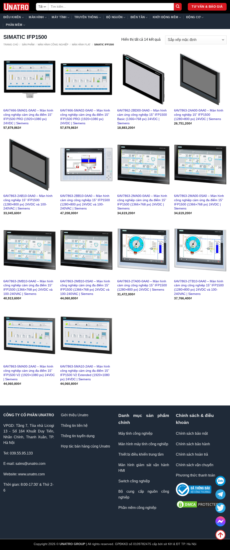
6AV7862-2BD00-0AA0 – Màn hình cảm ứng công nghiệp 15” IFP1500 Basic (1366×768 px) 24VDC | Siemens (142, 117)
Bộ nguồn (114, 17)
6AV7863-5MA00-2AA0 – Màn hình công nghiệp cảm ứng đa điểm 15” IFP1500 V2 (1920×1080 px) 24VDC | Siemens (29, 373)
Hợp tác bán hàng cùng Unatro (85, 446)
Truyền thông (86, 17)
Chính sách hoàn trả (192, 454)
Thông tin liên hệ (74, 426)
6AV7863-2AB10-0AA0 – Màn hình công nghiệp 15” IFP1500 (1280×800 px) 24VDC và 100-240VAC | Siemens (28, 202)
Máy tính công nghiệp (135, 433)
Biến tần (137, 17)
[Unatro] (16, 7)
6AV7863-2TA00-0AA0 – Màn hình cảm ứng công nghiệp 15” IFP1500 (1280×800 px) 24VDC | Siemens (142, 285)
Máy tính (59, 17)
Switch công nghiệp (134, 481)
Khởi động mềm (165, 17)
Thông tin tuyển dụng (78, 436)
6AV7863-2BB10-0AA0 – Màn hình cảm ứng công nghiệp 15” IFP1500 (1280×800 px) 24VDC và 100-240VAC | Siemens (85, 202)
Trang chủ (10, 44)
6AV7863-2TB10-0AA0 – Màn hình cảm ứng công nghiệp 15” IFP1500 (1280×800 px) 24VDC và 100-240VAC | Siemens (199, 287)
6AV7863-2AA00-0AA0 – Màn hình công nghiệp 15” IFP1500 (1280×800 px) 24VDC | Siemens (198, 114)
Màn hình (36, 17)
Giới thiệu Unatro (74, 415)
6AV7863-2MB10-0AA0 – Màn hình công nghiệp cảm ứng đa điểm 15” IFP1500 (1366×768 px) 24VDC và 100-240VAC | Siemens (28, 287)
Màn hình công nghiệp (53, 44)
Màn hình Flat (81, 44)
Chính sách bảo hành (193, 444)
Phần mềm (14, 25)
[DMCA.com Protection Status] (198, 504)
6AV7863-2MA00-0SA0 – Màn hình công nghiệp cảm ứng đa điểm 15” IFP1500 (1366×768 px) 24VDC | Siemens (199, 202)
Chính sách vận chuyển (194, 465)
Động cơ (193, 17)
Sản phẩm (28, 44)
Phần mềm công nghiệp (137, 508)
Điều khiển (12, 17)
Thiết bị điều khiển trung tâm (141, 454)
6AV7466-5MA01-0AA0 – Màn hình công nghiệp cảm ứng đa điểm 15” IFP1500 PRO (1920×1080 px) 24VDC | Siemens (28, 117)
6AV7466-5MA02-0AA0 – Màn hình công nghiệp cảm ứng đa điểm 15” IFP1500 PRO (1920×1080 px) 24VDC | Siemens (85, 117)
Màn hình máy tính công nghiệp (143, 444)
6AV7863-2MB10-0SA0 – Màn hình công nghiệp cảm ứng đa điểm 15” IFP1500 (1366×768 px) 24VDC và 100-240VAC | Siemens (85, 287)
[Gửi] (178, 7)
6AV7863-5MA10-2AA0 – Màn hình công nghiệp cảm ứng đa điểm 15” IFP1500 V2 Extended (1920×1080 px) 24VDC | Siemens (85, 373)
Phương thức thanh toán (195, 475)
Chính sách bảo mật (192, 433)
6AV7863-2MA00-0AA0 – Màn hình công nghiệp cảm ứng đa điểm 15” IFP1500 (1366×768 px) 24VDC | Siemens (142, 202)
